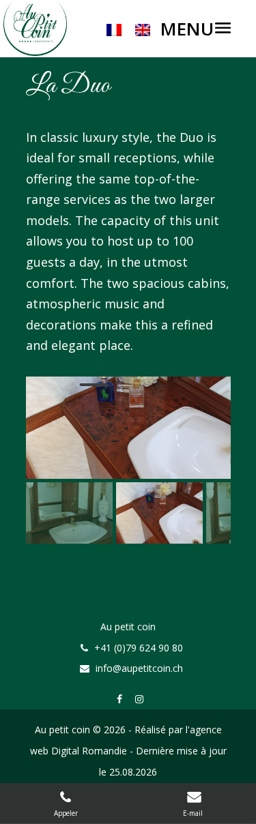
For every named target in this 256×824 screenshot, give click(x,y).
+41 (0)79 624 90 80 (138, 647)
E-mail (194, 813)
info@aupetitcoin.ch (139, 668)
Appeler (66, 813)
